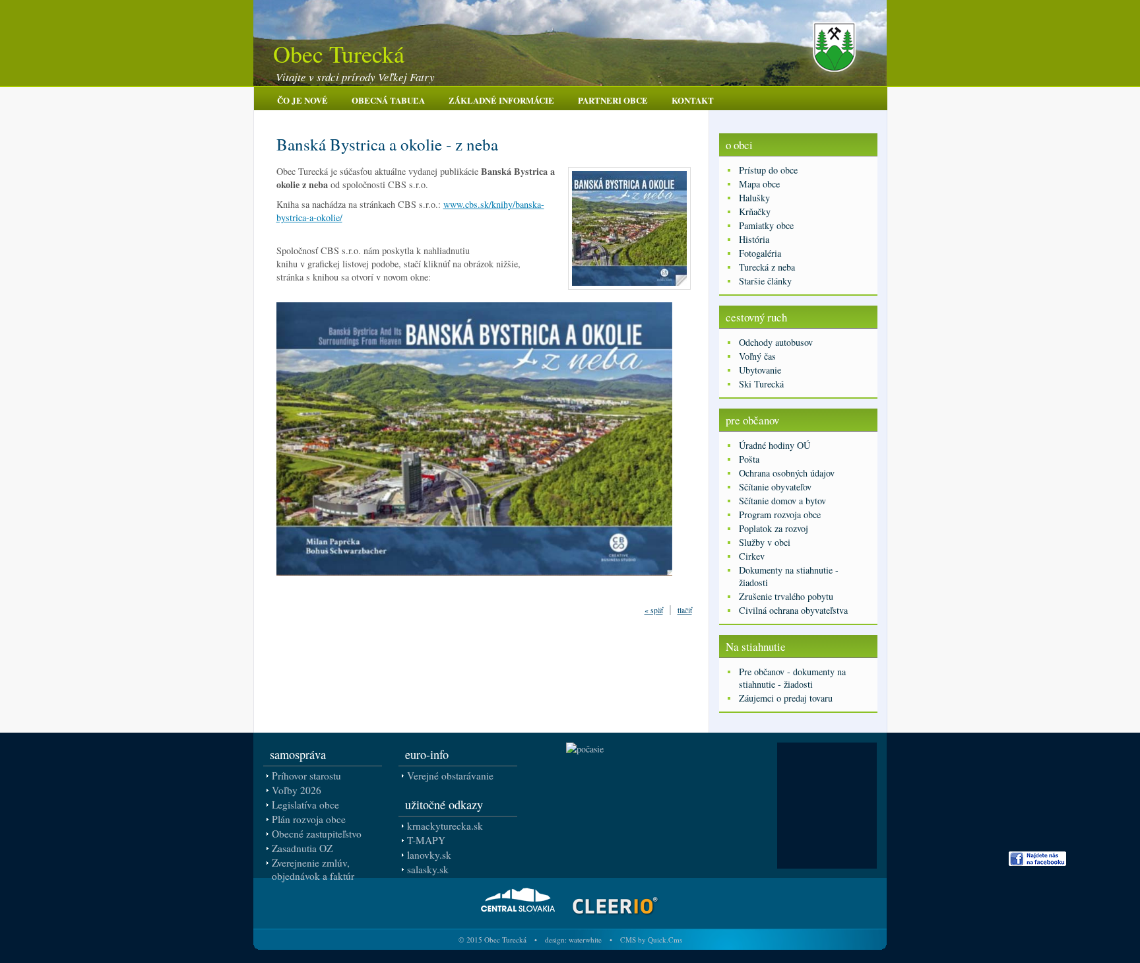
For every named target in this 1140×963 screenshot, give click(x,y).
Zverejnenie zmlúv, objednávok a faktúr (313, 869)
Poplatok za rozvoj (773, 528)
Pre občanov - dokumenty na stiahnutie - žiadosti (792, 677)
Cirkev (752, 556)
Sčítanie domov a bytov (782, 500)
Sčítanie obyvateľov (775, 487)
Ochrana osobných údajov (787, 473)
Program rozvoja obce (780, 514)
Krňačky (755, 211)
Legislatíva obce (305, 804)
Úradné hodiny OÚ (774, 445)
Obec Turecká (338, 53)
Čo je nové (302, 100)
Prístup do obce (768, 170)
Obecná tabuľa (388, 100)
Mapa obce (759, 184)
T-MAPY (426, 840)
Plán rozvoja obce (309, 819)
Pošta (749, 459)
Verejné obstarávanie (450, 775)
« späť (654, 610)
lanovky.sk (429, 854)
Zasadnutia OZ (302, 848)
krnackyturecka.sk (445, 825)
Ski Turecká (761, 384)
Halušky (754, 197)
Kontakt (693, 100)
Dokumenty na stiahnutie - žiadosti (789, 576)
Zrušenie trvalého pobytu (786, 596)
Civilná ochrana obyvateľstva (793, 610)
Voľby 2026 (296, 790)
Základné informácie (501, 100)
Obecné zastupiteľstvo (317, 833)
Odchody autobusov (776, 342)
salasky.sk (428, 869)
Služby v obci (764, 542)
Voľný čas (757, 356)
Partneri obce (613, 100)
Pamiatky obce (766, 225)
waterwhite (585, 940)
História (754, 239)
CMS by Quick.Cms (651, 940)
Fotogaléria (760, 253)
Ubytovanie (760, 370)
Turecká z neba (767, 267)
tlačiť (685, 610)
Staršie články (765, 281)
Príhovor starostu (306, 775)
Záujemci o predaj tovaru (786, 698)
